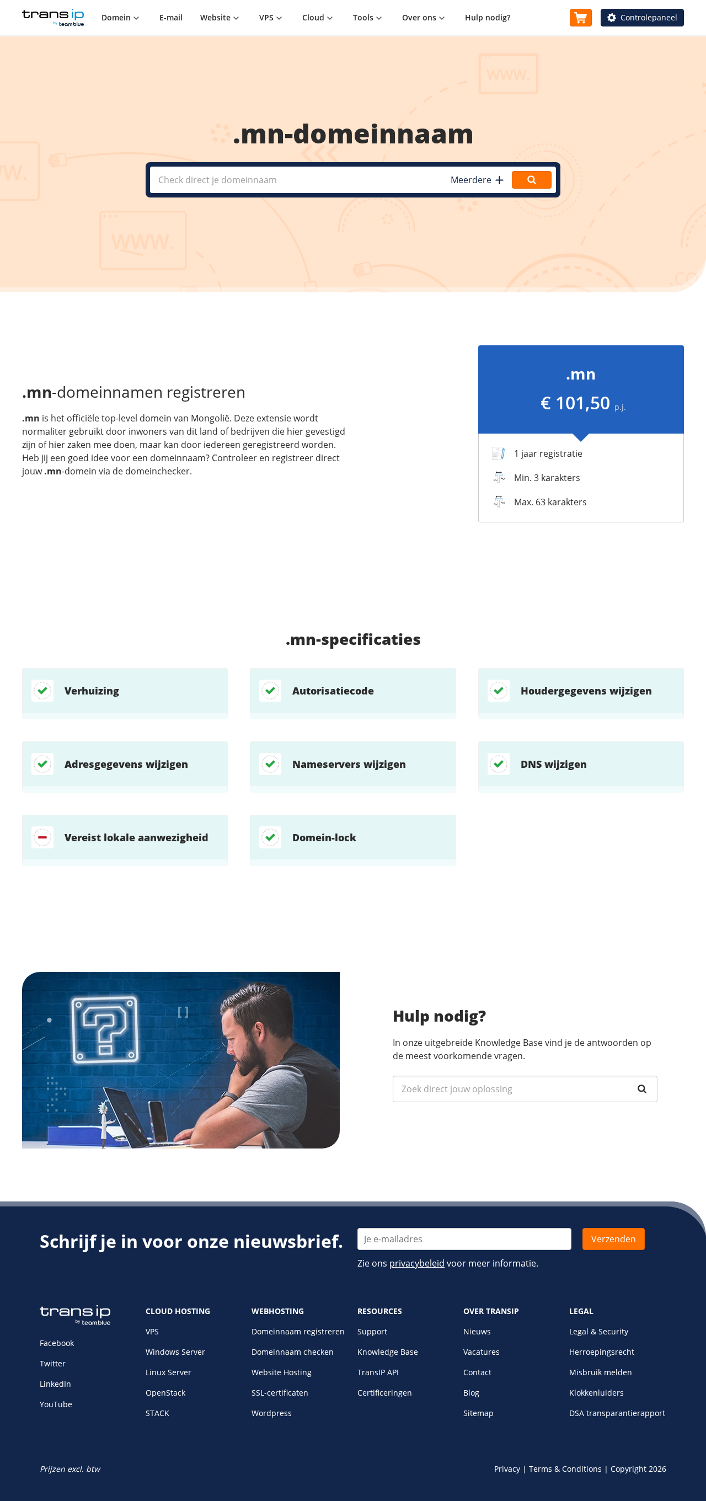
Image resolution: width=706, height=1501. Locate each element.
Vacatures (481, 1352)
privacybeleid (417, 1263)
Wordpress (272, 1413)
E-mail (171, 17)
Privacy (507, 1468)
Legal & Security (598, 1331)
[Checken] (532, 180)
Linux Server (168, 1372)
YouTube (56, 1404)
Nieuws (477, 1331)
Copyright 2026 (638, 1468)
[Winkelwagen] (581, 17)
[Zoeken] (642, 1089)
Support (372, 1331)
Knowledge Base (387, 1352)
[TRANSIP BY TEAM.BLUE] (75, 1322)
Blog (471, 1392)
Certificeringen (384, 1392)
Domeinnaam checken (293, 1352)
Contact (477, 1372)
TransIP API (378, 1372)
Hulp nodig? (487, 17)
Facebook (57, 1343)
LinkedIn (55, 1384)
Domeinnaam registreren (298, 1331)
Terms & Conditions (565, 1468)
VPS (152, 1331)
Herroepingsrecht (601, 1352)
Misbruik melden (600, 1372)
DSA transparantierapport (617, 1413)
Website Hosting (282, 1372)
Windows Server (175, 1352)
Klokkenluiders (596, 1392)
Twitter (53, 1363)
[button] (477, 180)
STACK (157, 1413)
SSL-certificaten (280, 1392)
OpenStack (165, 1392)
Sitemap (478, 1413)
